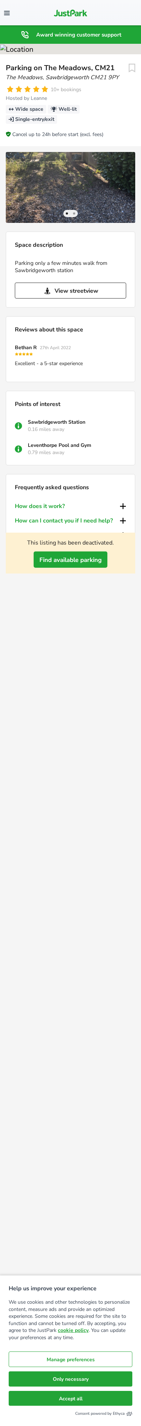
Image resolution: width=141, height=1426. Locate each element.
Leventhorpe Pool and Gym (59, 445)
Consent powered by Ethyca (100, 1413)
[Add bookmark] (132, 68)
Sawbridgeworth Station (56, 422)
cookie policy (73, 1330)
